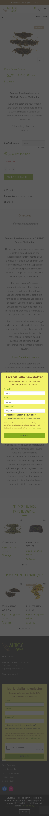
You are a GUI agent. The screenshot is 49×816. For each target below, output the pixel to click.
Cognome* (9, 406)
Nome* (7, 398)
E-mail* (7, 389)
